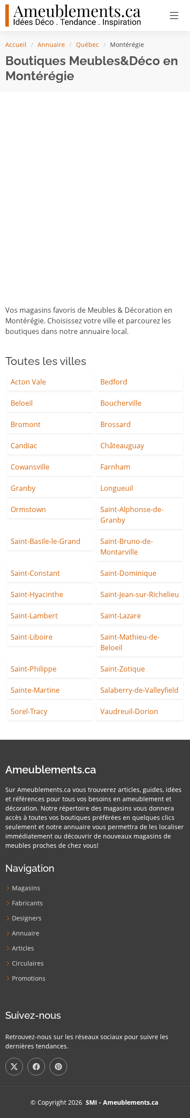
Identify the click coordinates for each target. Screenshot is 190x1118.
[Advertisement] (95, 205)
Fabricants (27, 903)
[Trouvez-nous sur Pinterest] (58, 1066)
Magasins (26, 888)
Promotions (29, 978)
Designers (27, 918)
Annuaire (51, 44)
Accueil (16, 44)
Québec (87, 44)
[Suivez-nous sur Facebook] (36, 1066)
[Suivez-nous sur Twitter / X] (14, 1066)
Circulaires (28, 963)
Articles (23, 948)
